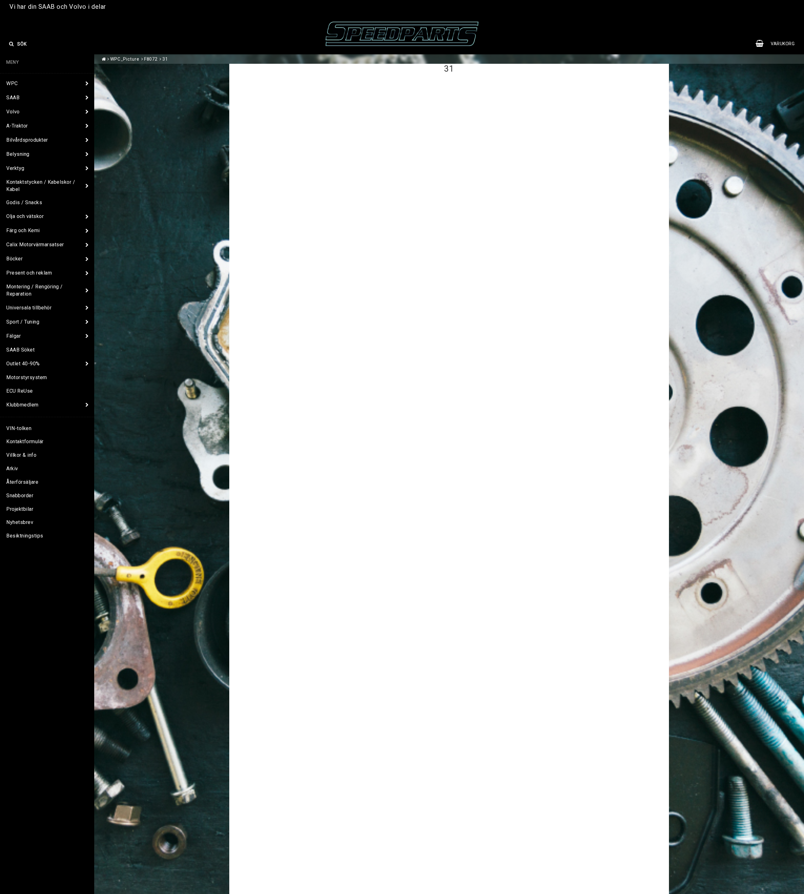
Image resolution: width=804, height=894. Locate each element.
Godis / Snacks (24, 202)
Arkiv (12, 469)
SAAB (12, 98)
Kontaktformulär (25, 441)
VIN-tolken (18, 428)
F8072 (151, 59)
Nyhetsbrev (19, 522)
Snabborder (19, 496)
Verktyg (15, 168)
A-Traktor (17, 126)
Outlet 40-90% (23, 364)
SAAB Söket (20, 350)
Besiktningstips (24, 536)
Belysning (18, 154)
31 (165, 59)
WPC (12, 83)
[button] (778, 43)
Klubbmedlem (22, 405)
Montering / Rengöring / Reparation (34, 290)
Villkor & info (21, 455)
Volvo (13, 112)
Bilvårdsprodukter (27, 140)
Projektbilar (19, 509)
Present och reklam (29, 273)
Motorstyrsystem (26, 377)
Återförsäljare (22, 482)
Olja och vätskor (25, 216)
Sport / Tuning (22, 322)
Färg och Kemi (23, 230)
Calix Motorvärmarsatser (35, 245)
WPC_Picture (124, 59)
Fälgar (13, 336)
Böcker (14, 259)
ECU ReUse (19, 391)
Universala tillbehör (29, 308)
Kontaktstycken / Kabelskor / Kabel (40, 185)
